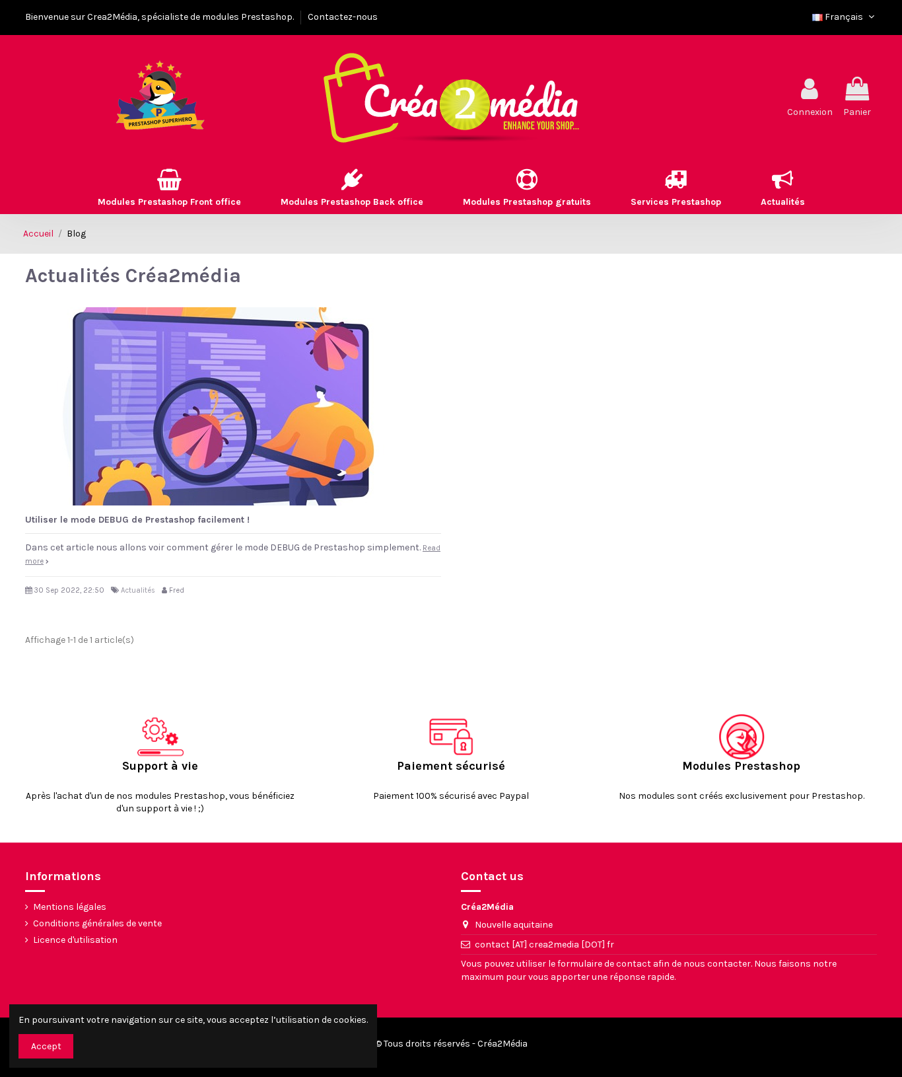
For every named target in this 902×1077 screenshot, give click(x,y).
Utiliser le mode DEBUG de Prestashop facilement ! (137, 519)
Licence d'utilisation (75, 940)
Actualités (138, 590)
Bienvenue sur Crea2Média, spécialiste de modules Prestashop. (160, 16)
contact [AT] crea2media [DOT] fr (544, 944)
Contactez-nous (343, 16)
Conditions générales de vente (97, 923)
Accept (46, 1046)
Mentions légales (69, 906)
